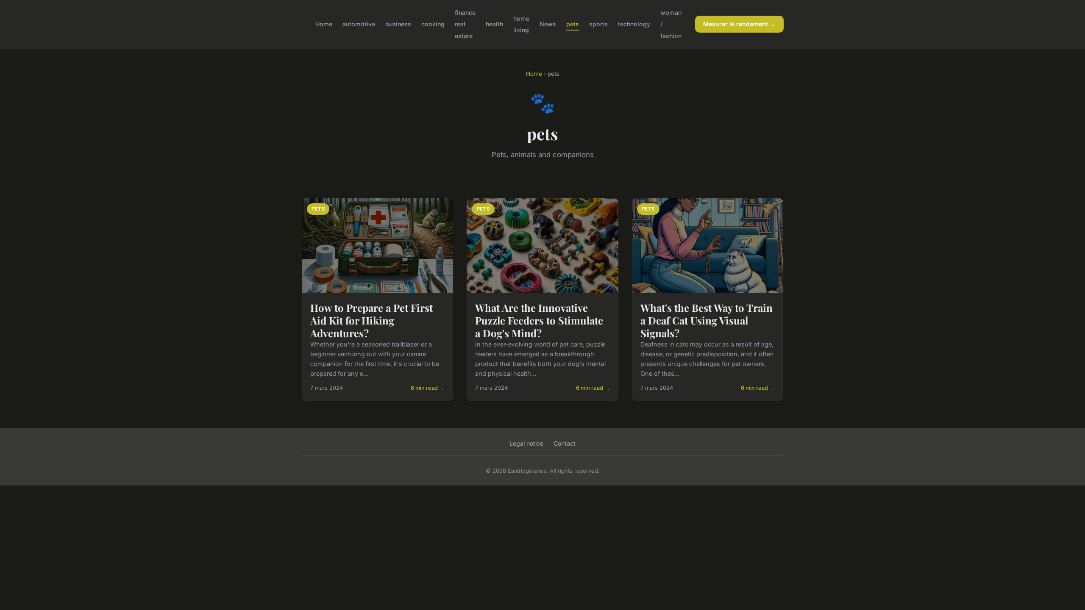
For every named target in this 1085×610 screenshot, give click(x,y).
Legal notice (526, 443)
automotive (358, 24)
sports (598, 24)
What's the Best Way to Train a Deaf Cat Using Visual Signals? (706, 320)
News (548, 24)
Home (323, 24)
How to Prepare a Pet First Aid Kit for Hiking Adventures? (371, 320)
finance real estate (465, 24)
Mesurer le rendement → (739, 24)
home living (521, 24)
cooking (433, 24)
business (398, 24)
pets (572, 24)
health (494, 24)
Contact (565, 443)
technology (634, 24)
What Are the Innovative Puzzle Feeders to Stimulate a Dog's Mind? (539, 320)
